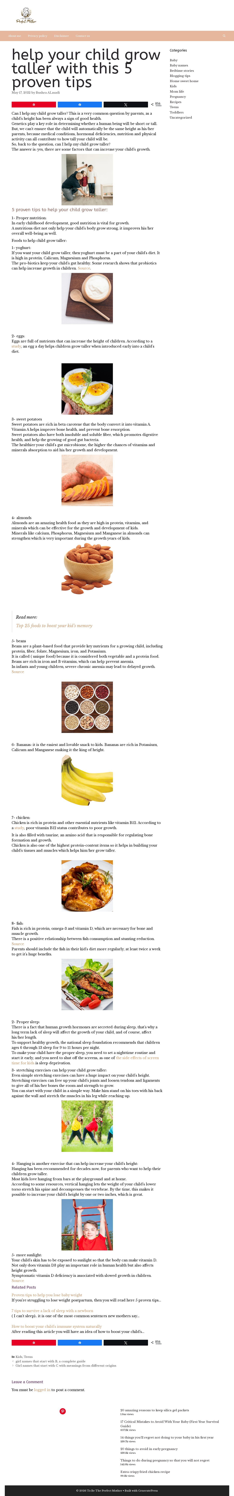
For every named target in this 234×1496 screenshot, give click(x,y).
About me (14, 35)
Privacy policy (37, 35)
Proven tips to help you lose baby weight (47, 1295)
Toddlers (177, 112)
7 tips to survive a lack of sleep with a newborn (52, 1311)
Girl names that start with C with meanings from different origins (66, 1365)
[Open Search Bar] (224, 36)
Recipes (175, 102)
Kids (19, 1357)
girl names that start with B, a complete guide (50, 1361)
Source (84, 268)
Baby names (179, 65)
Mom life (177, 91)
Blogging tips (180, 76)
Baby (173, 60)
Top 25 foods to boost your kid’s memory (54, 625)
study (16, 346)
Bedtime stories (182, 71)
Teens (28, 1357)
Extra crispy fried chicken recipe (145, 1472)
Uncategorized (181, 117)
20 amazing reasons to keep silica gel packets (154, 1410)
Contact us (83, 35)
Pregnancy (178, 97)
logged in (42, 1390)
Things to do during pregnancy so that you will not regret (165, 1460)
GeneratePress (148, 1490)
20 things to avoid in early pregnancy (149, 1449)
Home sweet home (184, 81)
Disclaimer (61, 35)
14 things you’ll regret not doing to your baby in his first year (167, 1437)
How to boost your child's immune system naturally (57, 1327)
